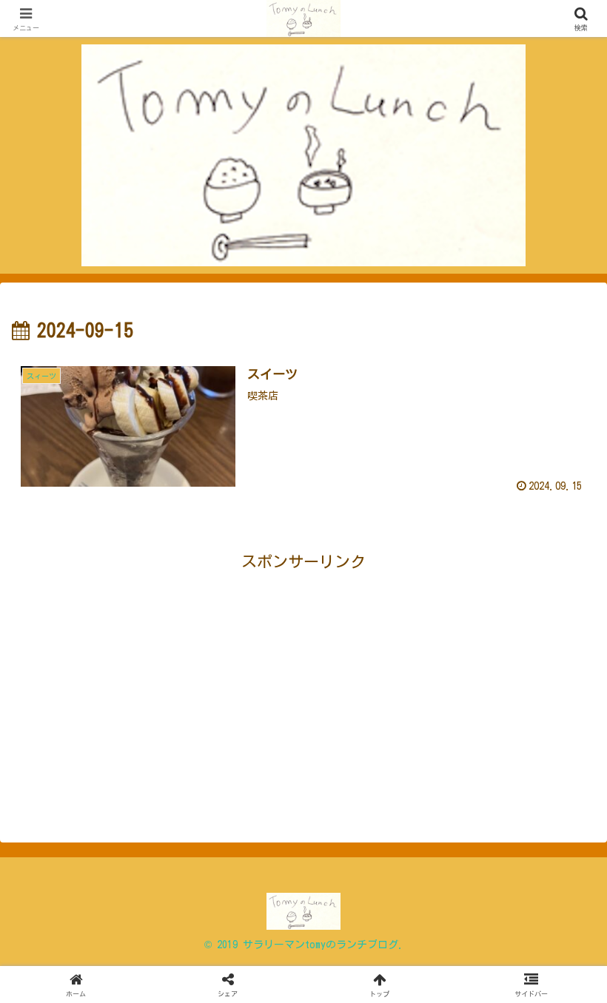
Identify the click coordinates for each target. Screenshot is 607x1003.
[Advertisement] (157, 679)
